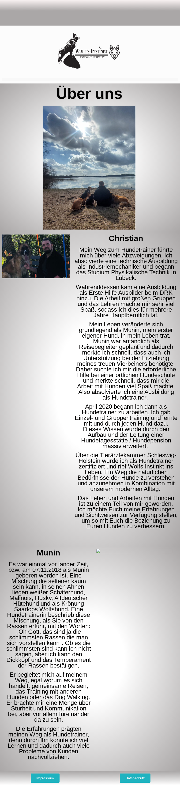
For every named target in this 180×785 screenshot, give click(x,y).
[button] (90, 12)
